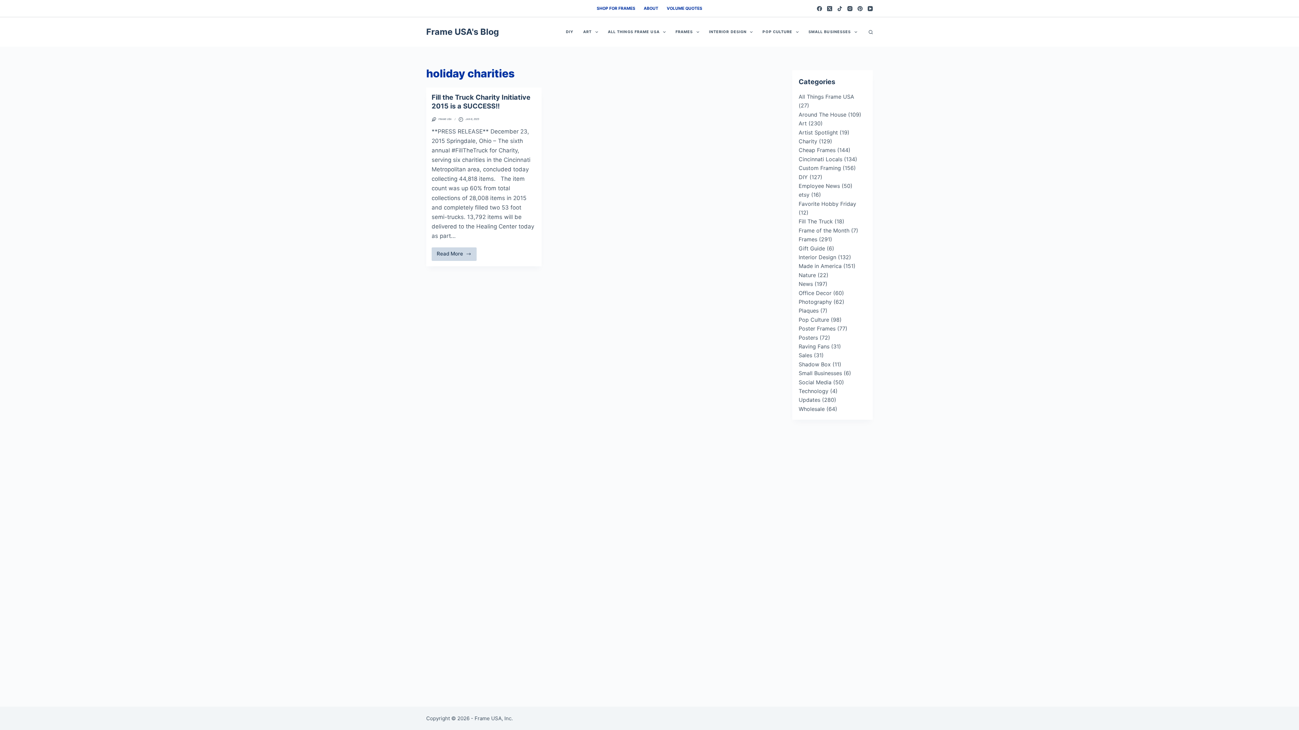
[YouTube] (870, 8)
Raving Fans (814, 346)
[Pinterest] (860, 8)
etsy (804, 194)
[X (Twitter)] (829, 8)
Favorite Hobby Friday (827, 203)
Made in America (820, 266)
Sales (805, 355)
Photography (815, 301)
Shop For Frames (616, 8)
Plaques (809, 310)
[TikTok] (839, 8)
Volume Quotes (684, 8)
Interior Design (728, 31)
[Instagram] (849, 8)
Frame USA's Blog (462, 32)
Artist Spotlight (818, 132)
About (651, 8)
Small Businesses (829, 31)
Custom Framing (820, 168)
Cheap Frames (817, 150)
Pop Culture (777, 31)
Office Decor (815, 293)
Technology (813, 391)
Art (587, 31)
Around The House (822, 114)
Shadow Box (815, 364)
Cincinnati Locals (820, 159)
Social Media (815, 382)
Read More (457, 255)
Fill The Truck (816, 221)
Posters (808, 337)
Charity (808, 141)
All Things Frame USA (634, 31)
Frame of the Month (824, 230)
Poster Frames (817, 328)
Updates (809, 399)
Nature (807, 275)
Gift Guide (812, 248)
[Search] (871, 32)
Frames (684, 31)
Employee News (819, 185)
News (806, 284)
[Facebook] (819, 8)
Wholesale (812, 409)
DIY (569, 31)
